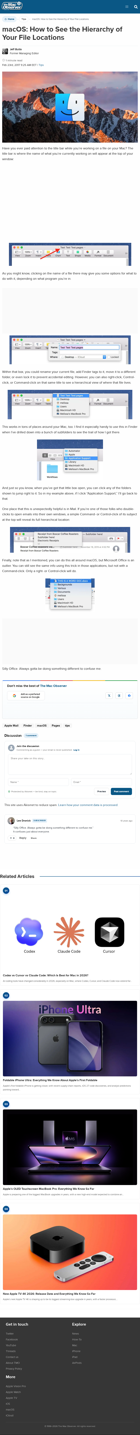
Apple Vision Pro (16, 1386)
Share (34, 838)
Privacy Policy (14, 1369)
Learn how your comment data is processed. (88, 804)
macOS (42, 725)
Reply (22, 838)
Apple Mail (11, 725)
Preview (101, 791)
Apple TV (11, 1398)
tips (67, 725)
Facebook (12, 1339)
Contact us (12, 1357)
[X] (109, 695)
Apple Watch (13, 1392)
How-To (77, 1339)
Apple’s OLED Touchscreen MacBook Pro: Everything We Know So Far (48, 1189)
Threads (11, 1351)
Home (11, 19)
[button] (127, 7)
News (75, 1333)
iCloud (9, 1415)
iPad (74, 1357)
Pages (56, 725)
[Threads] (119, 695)
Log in (76, 749)
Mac (74, 1345)
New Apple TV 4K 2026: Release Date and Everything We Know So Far (49, 1294)
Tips (24, 19)
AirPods (77, 1363)
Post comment (121, 791)
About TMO (13, 1363)
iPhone (76, 1351)
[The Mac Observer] (12, 7)
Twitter (10, 1333)
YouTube (11, 1345)
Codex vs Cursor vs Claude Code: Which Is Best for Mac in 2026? (45, 975)
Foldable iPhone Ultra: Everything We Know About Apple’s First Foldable (50, 1080)
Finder (28, 725)
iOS (8, 1404)
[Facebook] (129, 695)
